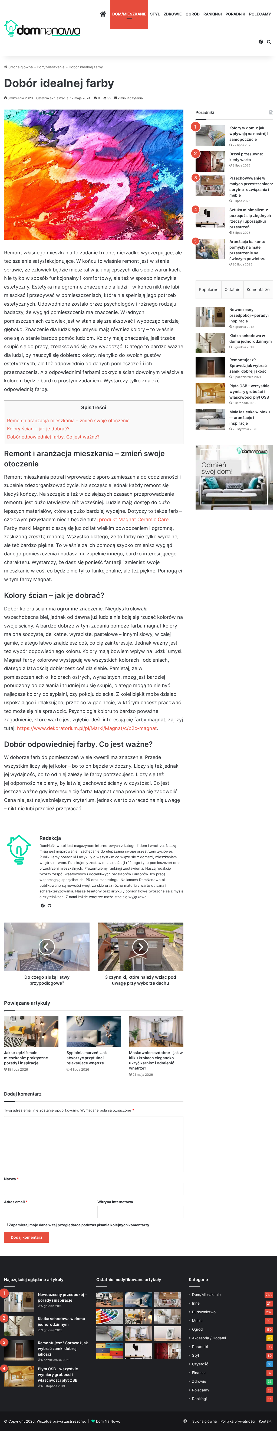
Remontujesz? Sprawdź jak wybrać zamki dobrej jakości (248, 365)
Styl (155, 14)
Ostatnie (232, 289)
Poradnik (235, 14)
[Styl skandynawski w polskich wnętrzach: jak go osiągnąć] (167, 1316)
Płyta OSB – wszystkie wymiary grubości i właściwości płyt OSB (249, 391)
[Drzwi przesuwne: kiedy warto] (210, 161)
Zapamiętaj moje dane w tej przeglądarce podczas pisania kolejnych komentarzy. (79, 1225)
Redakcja (50, 838)
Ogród (193, 14)
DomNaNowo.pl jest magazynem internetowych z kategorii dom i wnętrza (101, 845)
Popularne (209, 289)
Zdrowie (173, 14)
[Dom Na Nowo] (42, 28)
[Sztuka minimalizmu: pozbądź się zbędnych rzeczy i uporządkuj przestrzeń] (210, 217)
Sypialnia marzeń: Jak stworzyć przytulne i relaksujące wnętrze (87, 1057)
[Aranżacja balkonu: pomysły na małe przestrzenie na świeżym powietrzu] (210, 249)
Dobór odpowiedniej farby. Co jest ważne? (53, 437)
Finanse (199, 1373)
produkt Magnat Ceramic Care (134, 519)
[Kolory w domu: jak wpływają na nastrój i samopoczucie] (210, 135)
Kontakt (265, 1421)
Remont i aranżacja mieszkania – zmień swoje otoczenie (68, 420)
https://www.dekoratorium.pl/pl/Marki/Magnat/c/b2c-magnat (87, 728)
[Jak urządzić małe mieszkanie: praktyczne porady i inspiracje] (31, 1031)
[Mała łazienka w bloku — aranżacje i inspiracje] (210, 419)
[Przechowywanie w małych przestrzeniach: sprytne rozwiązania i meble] (210, 185)
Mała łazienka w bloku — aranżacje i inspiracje (249, 417)
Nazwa (11, 1179)
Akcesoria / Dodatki (209, 1338)
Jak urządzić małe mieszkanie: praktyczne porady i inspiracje (26, 1057)
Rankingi (212, 14)
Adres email (16, 1202)
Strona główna (20, 67)
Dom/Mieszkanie (129, 14)
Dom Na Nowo (108, 1421)
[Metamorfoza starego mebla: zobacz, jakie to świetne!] (109, 1351)
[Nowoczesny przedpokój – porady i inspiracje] (210, 317)
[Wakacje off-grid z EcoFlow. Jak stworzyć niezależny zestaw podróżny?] (109, 1299)
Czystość (200, 1364)
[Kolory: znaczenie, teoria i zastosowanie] (109, 1316)
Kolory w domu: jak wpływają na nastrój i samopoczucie (248, 134)
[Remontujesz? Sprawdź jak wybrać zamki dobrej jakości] (210, 367)
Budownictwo (204, 1312)
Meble (197, 1320)
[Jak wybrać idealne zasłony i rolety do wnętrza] (138, 1334)
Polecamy (260, 14)
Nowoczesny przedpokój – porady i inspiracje (249, 315)
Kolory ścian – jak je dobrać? (38, 428)
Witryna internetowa (115, 1202)
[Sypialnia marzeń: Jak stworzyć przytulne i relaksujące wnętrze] (94, 1031)
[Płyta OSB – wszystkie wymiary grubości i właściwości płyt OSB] (210, 393)
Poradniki (200, 1346)
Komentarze (258, 289)
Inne (196, 1303)
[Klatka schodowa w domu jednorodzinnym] (210, 343)
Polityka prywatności (237, 1421)
